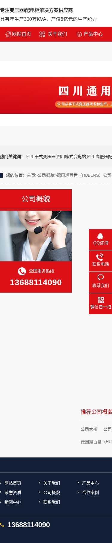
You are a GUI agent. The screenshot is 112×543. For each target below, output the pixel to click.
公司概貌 (46, 175)
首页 (31, 175)
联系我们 (51, 502)
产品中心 (93, 34)
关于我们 (57, 34)
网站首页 (21, 34)
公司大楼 (89, 429)
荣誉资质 (12, 492)
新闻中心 (12, 502)
